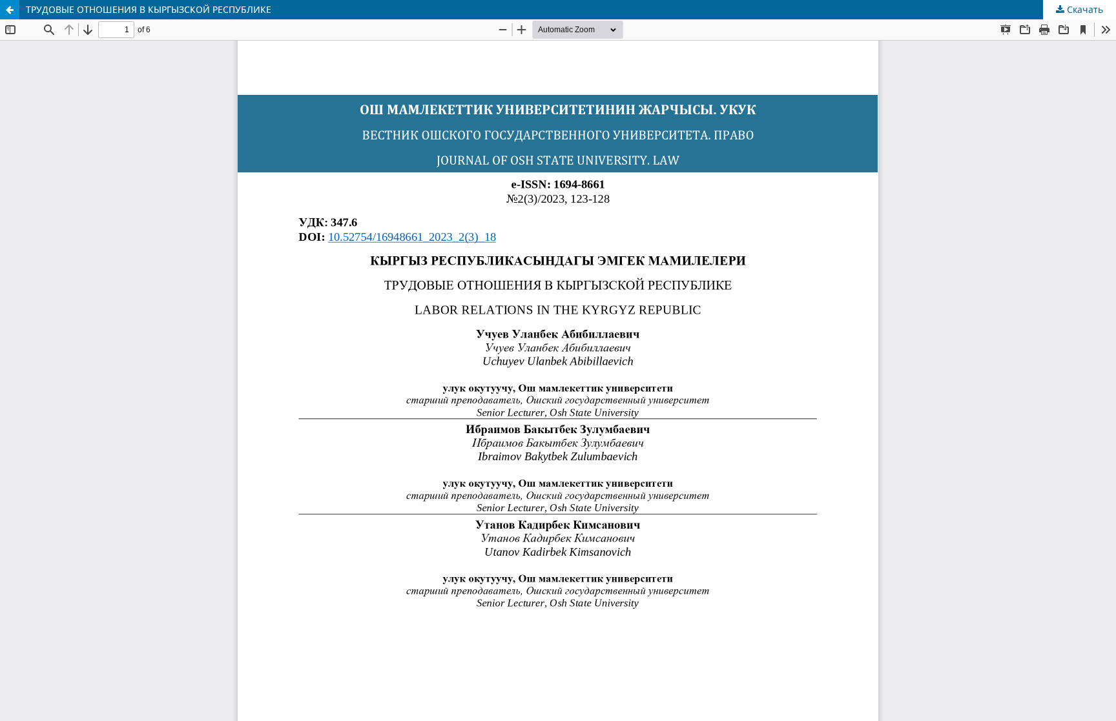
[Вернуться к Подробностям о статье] (9, 9)
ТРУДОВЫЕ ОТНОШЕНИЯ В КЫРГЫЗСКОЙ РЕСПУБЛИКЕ (148, 9)
